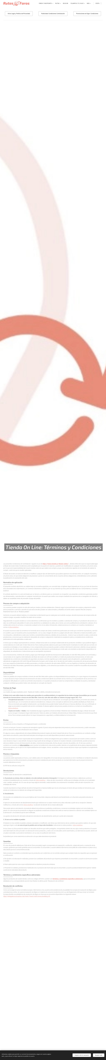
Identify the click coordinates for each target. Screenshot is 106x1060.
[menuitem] (46, 3)
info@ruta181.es (14, 627)
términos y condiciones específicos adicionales (68, 879)
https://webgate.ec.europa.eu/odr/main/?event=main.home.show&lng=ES (26, 896)
